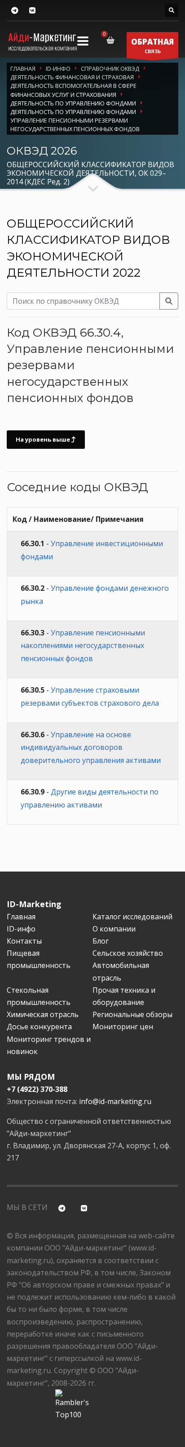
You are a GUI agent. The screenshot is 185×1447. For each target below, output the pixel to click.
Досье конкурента (39, 1027)
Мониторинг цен (122, 1027)
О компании (114, 929)
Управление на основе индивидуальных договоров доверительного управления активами (91, 748)
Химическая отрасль (43, 1014)
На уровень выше (43, 439)
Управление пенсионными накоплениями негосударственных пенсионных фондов (83, 646)
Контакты (24, 941)
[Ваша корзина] (112, 40)
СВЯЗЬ (152, 46)
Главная (21, 917)
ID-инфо (21, 929)
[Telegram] (14, 10)
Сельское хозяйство (127, 953)
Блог (100, 941)
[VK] (32, 10)
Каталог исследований (132, 917)
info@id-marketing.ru (115, 1101)
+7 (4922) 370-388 (37, 1089)
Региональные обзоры (132, 1014)
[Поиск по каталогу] (171, 10)
